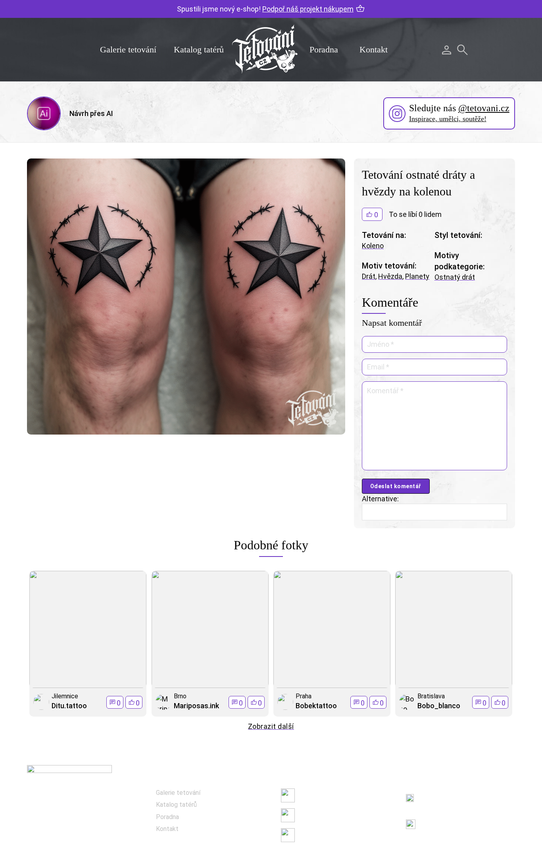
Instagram (313, 815)
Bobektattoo (316, 705)
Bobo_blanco (438, 705)
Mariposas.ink (196, 705)
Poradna (323, 49)
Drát (368, 276)
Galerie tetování (128, 49)
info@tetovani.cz (449, 819)
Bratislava (431, 696)
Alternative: (380, 499)
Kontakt (373, 49)
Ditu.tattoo (69, 705)
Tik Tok (308, 835)
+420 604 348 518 (447, 793)
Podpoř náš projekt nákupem (308, 9)
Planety (417, 276)
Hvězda (390, 276)
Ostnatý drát (454, 277)
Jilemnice (65, 696)
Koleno (373, 246)
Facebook (312, 795)
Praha (303, 696)
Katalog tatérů (199, 49)
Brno (180, 696)
